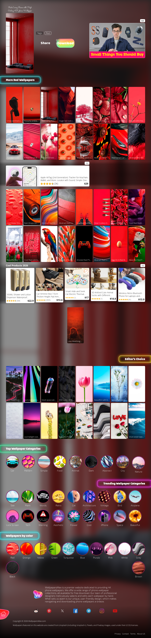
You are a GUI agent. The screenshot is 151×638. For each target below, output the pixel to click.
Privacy (118, 633)
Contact (125, 633)
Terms (133, 633)
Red (48, 33)
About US (141, 633)
